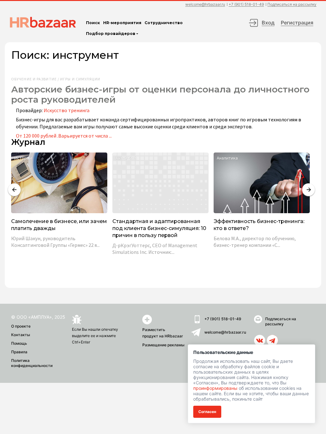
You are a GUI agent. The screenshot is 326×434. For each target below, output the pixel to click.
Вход (268, 22)
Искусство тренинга (66, 110)
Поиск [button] (93, 22)
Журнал (28, 142)
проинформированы (215, 388)
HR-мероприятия (122, 22)
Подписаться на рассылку (291, 5)
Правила (19, 351)
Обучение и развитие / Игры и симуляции (55, 79)
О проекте (21, 326)
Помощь (19, 343)
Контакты (20, 334)
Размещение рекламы (163, 344)
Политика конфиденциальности (32, 363)
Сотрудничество (164, 22)
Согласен (207, 411)
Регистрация (297, 22)
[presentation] (14, 189)
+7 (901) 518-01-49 (246, 5)
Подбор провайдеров (110, 33)
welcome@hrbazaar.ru (205, 5)
